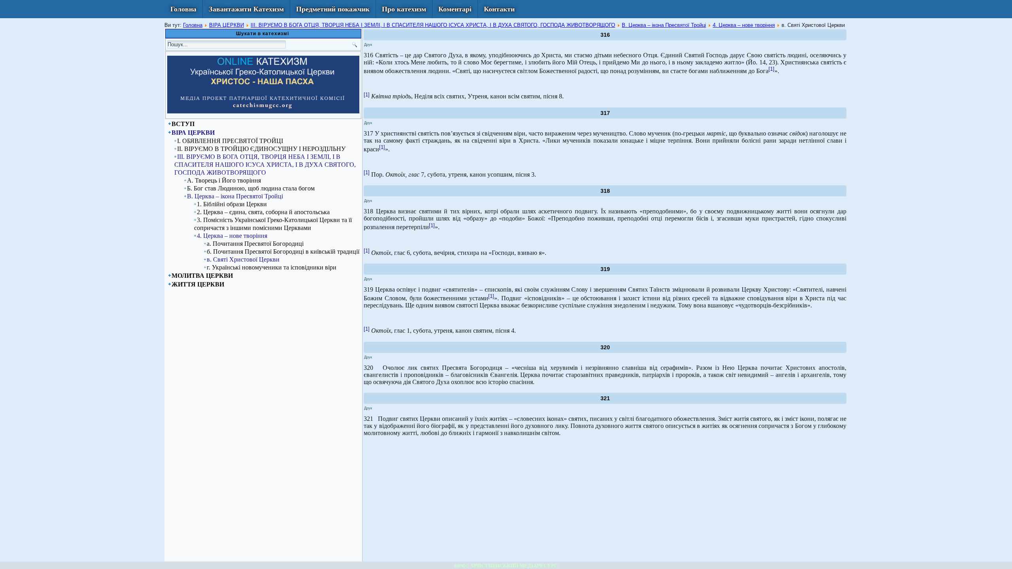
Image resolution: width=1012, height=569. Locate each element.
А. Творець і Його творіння (224, 180)
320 (605, 347)
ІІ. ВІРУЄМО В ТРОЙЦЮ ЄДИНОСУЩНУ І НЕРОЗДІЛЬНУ (261, 148)
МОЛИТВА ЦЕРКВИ (202, 275)
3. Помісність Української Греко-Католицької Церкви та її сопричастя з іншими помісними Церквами (273, 224)
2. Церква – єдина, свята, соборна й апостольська (263, 212)
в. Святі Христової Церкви (243, 259)
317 (605, 113)
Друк (368, 45)
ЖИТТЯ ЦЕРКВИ (198, 284)
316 (605, 35)
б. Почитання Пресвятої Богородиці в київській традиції (283, 251)
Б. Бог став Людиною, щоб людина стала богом (251, 188)
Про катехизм (404, 9)
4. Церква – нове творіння (744, 25)
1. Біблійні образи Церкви (232, 204)
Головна (183, 9)
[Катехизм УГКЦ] (263, 112)
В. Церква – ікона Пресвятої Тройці (664, 25)
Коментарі (455, 9)
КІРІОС (462, 565)
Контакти (499, 9)
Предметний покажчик (333, 9)
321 (605, 398)
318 (605, 191)
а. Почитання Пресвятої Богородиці (255, 243)
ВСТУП (183, 124)
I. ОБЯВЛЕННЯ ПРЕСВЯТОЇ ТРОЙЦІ (230, 141)
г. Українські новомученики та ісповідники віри (271, 267)
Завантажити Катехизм (246, 9)
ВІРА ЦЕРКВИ (226, 25)
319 (605, 269)
